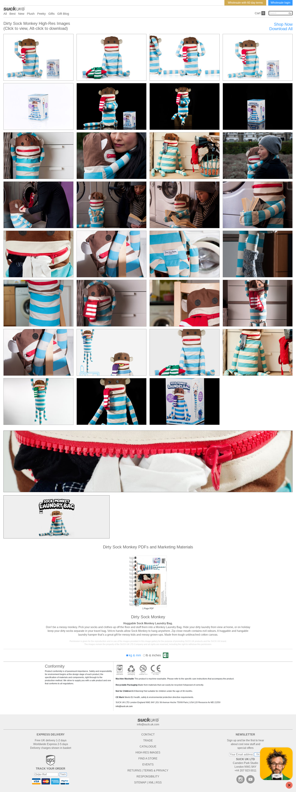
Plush (31, 13)
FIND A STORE (147, 758)
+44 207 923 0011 (245, 770)
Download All (281, 29)
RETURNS (134, 770)
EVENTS (148, 764)
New (21, 13)
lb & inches (153, 655)
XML (151, 782)
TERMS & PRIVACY (155, 770)
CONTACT (148, 734)
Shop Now (283, 24)
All (5, 13)
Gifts (51, 13)
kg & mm (135, 655)
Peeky (41, 13)
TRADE (148, 740)
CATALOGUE (148, 746)
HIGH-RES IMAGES (147, 752)
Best (12, 13)
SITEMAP (140, 782)
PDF (148, 581)
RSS (159, 782)
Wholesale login (280, 2)
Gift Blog (63, 13)
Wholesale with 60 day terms (245, 2)
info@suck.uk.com (124, 706)
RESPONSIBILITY (148, 776)
